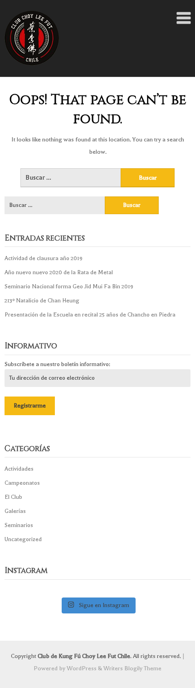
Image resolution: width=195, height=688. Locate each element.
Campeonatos (22, 483)
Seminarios (19, 525)
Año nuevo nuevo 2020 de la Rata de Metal (59, 272)
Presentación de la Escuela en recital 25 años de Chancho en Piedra (90, 314)
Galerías (15, 511)
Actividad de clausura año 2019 (44, 258)
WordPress (82, 668)
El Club (13, 497)
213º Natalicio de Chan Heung (42, 300)
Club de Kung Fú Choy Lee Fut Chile (84, 656)
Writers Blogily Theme (132, 668)
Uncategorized (23, 539)
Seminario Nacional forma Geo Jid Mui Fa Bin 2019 (69, 286)
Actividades (19, 469)
